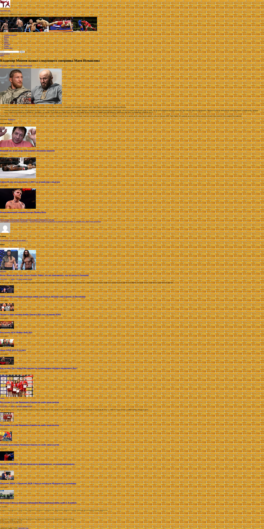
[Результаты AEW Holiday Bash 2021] (7, 328)
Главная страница (10, 35)
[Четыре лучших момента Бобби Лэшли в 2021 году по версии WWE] (7, 310)
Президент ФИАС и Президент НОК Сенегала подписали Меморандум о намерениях (38, 483)
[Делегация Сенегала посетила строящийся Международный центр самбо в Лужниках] (7, 499)
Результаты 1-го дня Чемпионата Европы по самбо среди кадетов (29, 425)
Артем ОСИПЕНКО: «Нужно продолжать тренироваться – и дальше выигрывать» (37, 464)
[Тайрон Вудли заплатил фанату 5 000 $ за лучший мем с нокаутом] (18, 178)
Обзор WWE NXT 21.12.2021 (13, 350)
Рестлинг (7, 44)
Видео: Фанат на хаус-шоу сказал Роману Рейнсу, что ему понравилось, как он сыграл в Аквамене (44, 275)
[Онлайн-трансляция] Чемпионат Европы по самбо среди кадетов (29, 445)
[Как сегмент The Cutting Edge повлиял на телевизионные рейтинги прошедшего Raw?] (7, 364)
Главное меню (5, 54)
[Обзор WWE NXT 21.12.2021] (7, 346)
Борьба (6, 37)
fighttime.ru (11, 119)
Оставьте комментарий (24, 66)
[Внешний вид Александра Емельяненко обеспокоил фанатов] (18, 146)
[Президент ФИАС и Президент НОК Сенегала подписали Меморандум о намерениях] (7, 479)
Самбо (6, 46)
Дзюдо (6, 40)
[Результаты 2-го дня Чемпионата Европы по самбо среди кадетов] (16, 396)
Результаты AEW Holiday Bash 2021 (16, 332)
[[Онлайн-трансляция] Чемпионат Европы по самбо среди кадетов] (6, 441)
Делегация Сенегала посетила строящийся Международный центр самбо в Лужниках (38, 503)
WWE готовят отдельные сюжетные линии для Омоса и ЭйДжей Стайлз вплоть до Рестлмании (42, 296)
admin (13, 66)
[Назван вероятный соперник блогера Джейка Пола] (18, 208)
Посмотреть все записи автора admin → (14, 240)
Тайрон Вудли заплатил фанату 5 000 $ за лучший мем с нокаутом (30, 182)
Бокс (5, 39)
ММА (6, 42)
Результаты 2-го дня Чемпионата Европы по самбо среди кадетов (29, 402)
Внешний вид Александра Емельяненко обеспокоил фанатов (27, 151)
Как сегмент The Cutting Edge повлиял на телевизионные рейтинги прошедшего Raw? (39, 368)
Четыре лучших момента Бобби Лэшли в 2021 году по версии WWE (30, 314)
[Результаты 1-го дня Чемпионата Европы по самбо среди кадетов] (7, 421)
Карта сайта (8, 48)
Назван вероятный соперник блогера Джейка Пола (23, 212)
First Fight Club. (5, 10)
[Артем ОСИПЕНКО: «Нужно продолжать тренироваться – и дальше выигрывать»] (7, 460)
